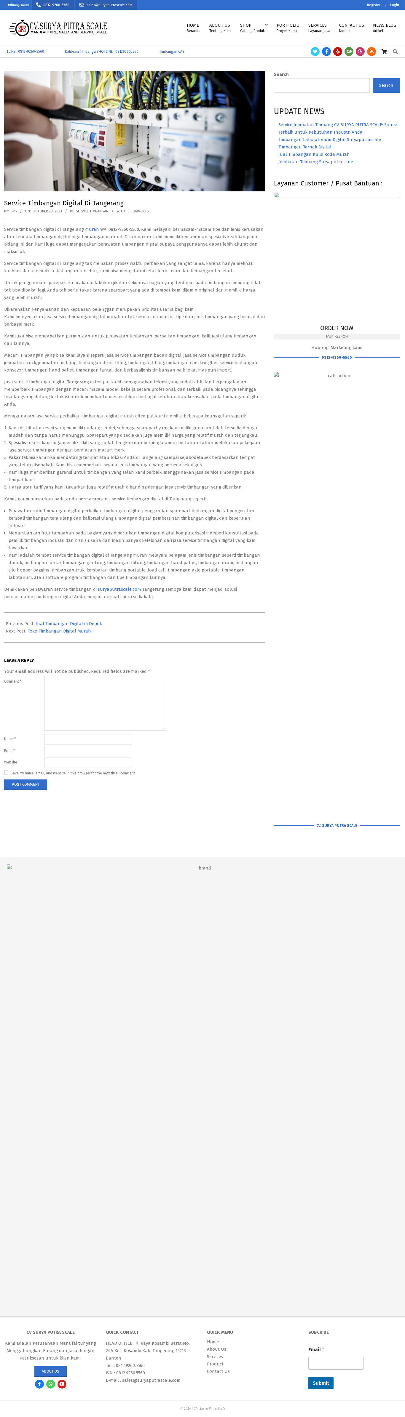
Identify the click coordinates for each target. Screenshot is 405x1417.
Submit (321, 1383)
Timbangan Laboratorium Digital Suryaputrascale (329, 139)
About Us (50, 1371)
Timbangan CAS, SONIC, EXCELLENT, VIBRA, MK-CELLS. (182, 51)
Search (281, 74)
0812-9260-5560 (337, 358)
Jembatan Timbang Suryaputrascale (315, 161)
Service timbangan (92, 211)
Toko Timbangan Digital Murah (59, 631)
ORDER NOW (336, 328)
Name (10, 739)
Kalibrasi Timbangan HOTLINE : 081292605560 (82, 51)
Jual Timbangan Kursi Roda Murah (314, 154)
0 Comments (138, 211)
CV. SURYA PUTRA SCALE (336, 826)
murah (92, 229)
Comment (12, 681)
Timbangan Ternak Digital (304, 147)
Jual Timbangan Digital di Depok (69, 623)
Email (9, 751)
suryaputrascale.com (119, 589)
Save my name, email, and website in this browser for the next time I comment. (73, 773)
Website (10, 762)
